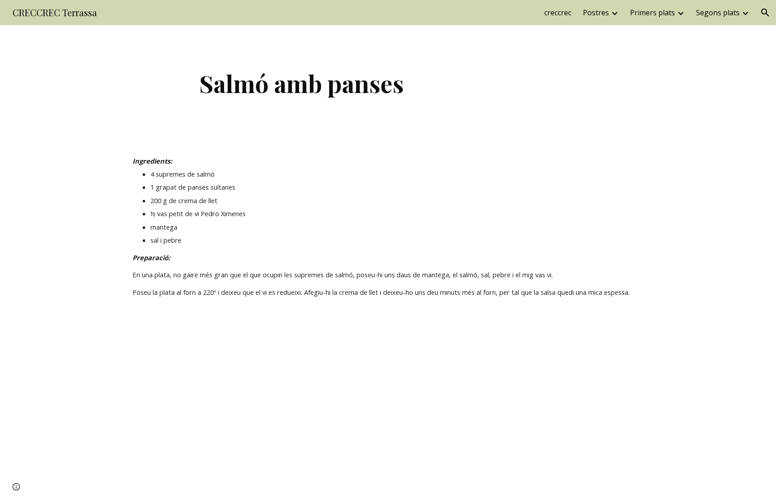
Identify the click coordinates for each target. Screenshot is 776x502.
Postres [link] (596, 13)
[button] (765, 12)
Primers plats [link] (652, 13)
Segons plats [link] (718, 13)
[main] (302, 83)
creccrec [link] (557, 13)
